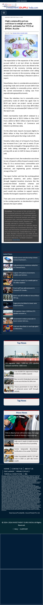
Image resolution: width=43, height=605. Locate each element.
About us (29, 469)
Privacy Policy (23, 471)
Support (24, 529)
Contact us (17, 469)
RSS (26, 474)
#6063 (15, 33)
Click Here (16, 240)
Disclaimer (9, 471)
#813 (18, 33)
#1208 (22, 33)
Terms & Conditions (13, 474)
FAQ (16, 529)
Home (6, 469)
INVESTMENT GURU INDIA (23, 522)
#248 (26, 33)
